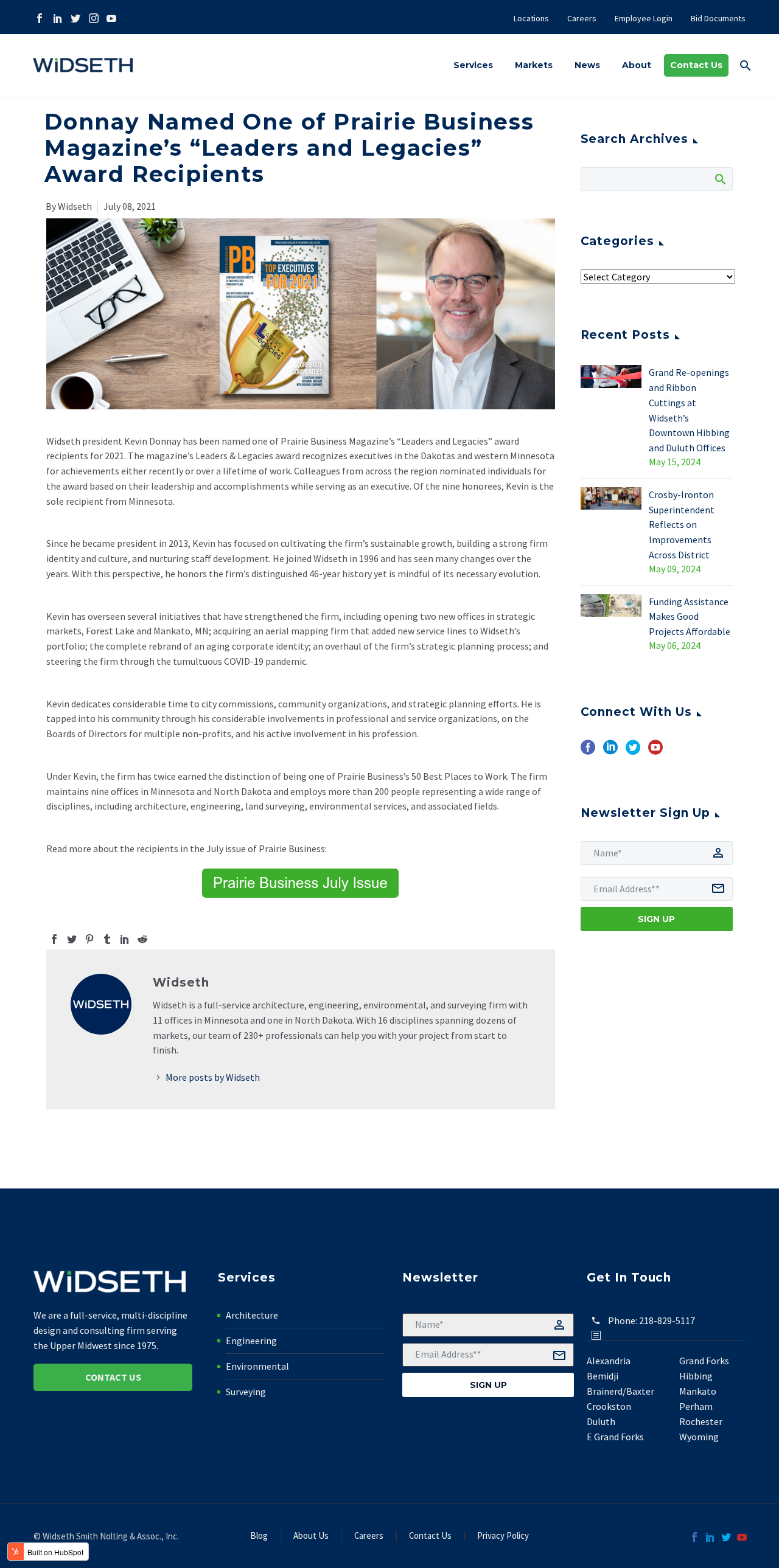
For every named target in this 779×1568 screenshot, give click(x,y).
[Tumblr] (107, 939)
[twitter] (633, 751)
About (636, 65)
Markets (534, 65)
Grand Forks (704, 1361)
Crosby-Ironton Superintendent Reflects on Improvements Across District (681, 524)
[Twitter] (74, 18)
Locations (531, 18)
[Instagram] (93, 18)
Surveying (246, 1392)
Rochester (700, 1421)
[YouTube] (110, 18)
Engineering (251, 1340)
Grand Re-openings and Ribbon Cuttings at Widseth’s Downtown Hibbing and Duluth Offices (689, 410)
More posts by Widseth (213, 1077)
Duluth (601, 1421)
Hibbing (696, 1376)
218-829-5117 (667, 1320)
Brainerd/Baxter (620, 1391)
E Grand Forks (615, 1437)
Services (473, 65)
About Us (311, 1536)
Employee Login (643, 18)
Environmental (257, 1366)
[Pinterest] (89, 939)
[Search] (720, 178)
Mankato (697, 1391)
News (587, 65)
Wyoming (699, 1437)
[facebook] (588, 751)
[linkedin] (610, 751)
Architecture (252, 1315)
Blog (259, 1536)
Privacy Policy (503, 1536)
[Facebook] (38, 18)
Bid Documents (718, 18)
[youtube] (655, 751)
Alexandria (609, 1361)
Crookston (609, 1406)
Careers (581, 18)
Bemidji (602, 1376)
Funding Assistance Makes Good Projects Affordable (689, 616)
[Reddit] (142, 939)
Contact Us (696, 65)
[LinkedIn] (57, 18)
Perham (696, 1406)
